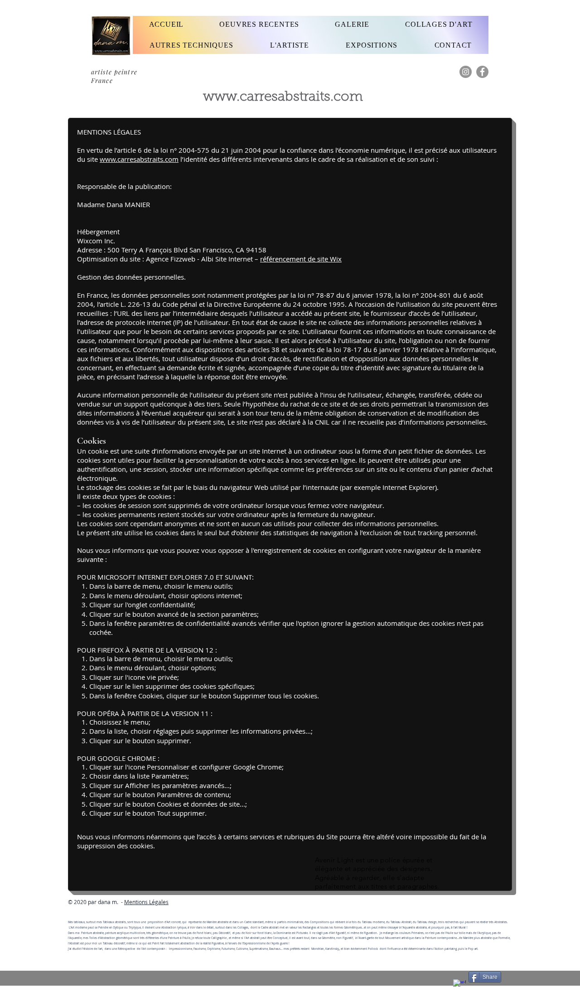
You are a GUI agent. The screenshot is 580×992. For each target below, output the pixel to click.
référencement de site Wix (301, 258)
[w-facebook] (459, 985)
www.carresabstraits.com (283, 97)
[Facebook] (482, 72)
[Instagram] (465, 72)
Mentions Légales (146, 901)
